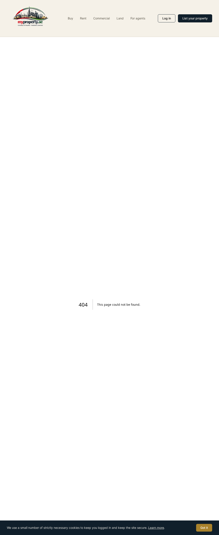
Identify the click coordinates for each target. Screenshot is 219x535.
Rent (83, 18)
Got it (204, 527)
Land (120, 18)
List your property (195, 18)
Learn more (156, 527)
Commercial (101, 18)
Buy (70, 18)
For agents (137, 18)
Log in (166, 18)
